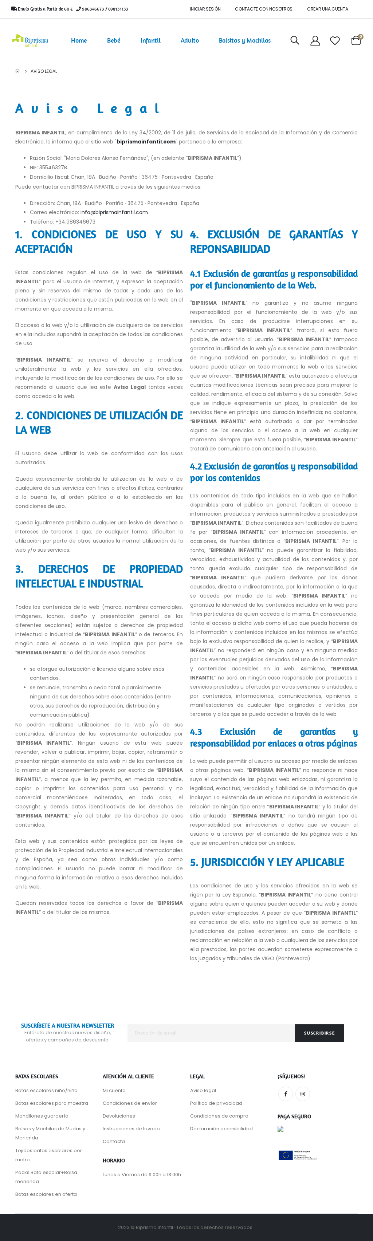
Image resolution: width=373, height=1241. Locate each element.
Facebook (285, 1094)
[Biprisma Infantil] (30, 40)
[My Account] (315, 41)
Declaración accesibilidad (221, 1128)
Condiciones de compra (219, 1115)
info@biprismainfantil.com (114, 212)
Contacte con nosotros (263, 9)
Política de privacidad (216, 1103)
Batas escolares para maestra (51, 1103)
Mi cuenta (114, 1090)
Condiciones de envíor (130, 1103)
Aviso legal (203, 1090)
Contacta (114, 1141)
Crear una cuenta (327, 9)
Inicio (17, 71)
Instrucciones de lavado (131, 1128)
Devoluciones (119, 1115)
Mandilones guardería (41, 1115)
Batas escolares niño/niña (46, 1090)
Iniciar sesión (205, 9)
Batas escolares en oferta (46, 1194)
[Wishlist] (334, 41)
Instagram (302, 1094)
